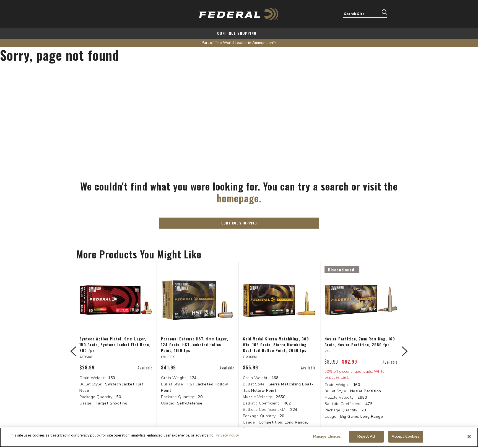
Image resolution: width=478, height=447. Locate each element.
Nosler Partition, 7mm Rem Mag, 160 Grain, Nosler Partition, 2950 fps (359, 341)
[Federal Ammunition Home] (239, 13)
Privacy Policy (227, 435)
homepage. (239, 198)
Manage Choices (327, 436)
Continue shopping (236, 33)
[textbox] (365, 13)
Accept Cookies (405, 436)
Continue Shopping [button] (239, 223)
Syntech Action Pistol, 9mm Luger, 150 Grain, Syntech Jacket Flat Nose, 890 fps (114, 344)
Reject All (366, 436)
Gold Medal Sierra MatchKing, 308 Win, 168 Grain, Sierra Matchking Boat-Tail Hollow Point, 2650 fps (276, 344)
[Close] (469, 436)
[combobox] (365, 13)
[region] (239, 437)
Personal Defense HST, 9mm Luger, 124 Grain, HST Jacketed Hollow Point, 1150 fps (194, 344)
